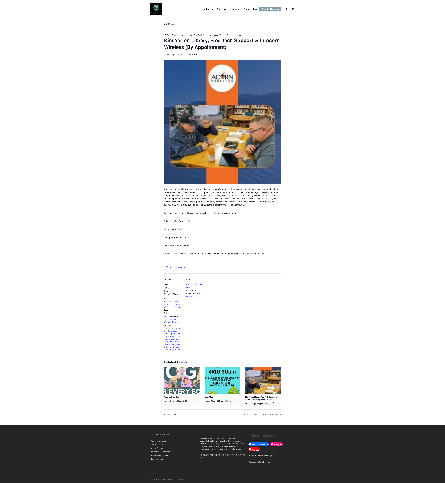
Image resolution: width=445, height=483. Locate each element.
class (175, 331)
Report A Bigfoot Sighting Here (261, 456)
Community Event (170, 319)
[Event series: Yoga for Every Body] (192, 400)
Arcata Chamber (157, 448)
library (177, 344)
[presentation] (182, 380)
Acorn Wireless (176, 328)
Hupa (177, 341)
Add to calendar (176, 267)
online (166, 347)
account (167, 328)
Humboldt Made (157, 459)
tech (177, 347)
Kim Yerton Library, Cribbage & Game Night (261, 414)
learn (172, 344)
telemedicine (176, 349)
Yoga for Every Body (172, 397)
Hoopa (172, 341)
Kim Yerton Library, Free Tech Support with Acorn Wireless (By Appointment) (174, 304)
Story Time (209, 397)
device (166, 336)
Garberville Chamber (159, 455)
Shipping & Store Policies (259, 462)
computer (176, 333)
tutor (165, 352)
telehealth (167, 349)
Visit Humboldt (156, 444)
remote (172, 347)
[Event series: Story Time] (235, 400)
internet (167, 344)
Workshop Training (171, 322)
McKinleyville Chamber (160, 452)
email (173, 339)
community (168, 333)
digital (172, 336)
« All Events (169, 24)
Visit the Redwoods (158, 441)
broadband (168, 331)
